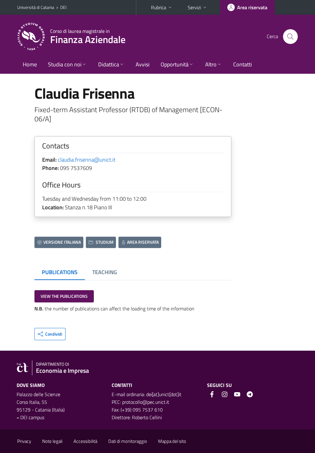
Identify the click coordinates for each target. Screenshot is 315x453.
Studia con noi (65, 64)
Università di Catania (35, 7)
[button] (50, 334)
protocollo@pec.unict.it (145, 402)
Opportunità (175, 64)
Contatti (242, 64)
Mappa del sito (172, 441)
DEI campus (32, 417)
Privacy (24, 441)
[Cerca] (290, 36)
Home (30, 64)
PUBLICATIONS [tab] (60, 272)
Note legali (52, 441)
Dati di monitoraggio (127, 441)
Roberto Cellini (147, 417)
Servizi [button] (194, 7)
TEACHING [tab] (104, 272)
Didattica (108, 64)
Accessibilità (85, 441)
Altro (211, 64)
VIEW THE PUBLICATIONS (64, 296)
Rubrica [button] (158, 7)
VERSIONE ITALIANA (62, 242)
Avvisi (143, 64)
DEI (63, 7)
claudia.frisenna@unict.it (86, 160)
